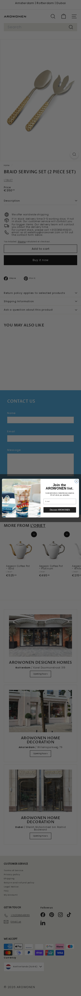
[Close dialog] (76, 481)
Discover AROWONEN (60, 510)
